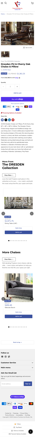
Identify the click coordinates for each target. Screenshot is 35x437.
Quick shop (18, 228)
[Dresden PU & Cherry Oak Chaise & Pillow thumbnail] (5, 54)
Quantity (3, 82)
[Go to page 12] (26, 240)
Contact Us (8, 413)
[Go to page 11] (24, 240)
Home (3, 14)
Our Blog (27, 415)
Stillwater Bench (10, 307)
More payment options (17, 103)
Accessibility (19, 415)
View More (7, 175)
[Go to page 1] (8, 240)
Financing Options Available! (11, 113)
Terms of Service (9, 415)
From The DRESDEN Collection (10, 61)
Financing (15, 413)
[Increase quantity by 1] (17, 86)
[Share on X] (5, 119)
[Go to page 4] (13, 240)
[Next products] (32, 213)
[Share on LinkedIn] (9, 119)
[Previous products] (3, 213)
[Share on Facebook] (2, 119)
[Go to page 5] (15, 240)
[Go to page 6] (16, 240)
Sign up (28, 384)
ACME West (7, 70)
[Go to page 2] (10, 240)
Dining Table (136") (11, 223)
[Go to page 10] (23, 240)
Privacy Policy (24, 413)
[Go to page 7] (18, 240)
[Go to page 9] (21, 240)
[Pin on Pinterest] (13, 119)
